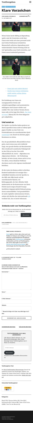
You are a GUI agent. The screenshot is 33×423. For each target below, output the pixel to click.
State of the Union (10, 6)
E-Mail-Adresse (6, 298)
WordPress (9, 418)
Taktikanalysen (20, 239)
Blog (3, 6)
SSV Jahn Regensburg (20, 223)
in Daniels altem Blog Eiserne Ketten (17, 243)
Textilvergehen (8, 2)
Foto (22, 400)
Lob (29, 196)
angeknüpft (6, 135)
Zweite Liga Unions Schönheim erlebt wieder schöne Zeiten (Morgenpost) (17, 93)
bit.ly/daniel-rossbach (14, 249)
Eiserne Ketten (13, 400)
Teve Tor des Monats (12, 404)
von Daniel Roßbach (9, 16)
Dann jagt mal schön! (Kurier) (17, 88)
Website (4, 305)
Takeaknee (5, 224)
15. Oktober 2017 (7, 18)
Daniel (8, 234)
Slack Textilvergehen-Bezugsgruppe (14, 369)
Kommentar (5, 272)
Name (4, 292)
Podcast (14, 402)
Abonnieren (26, 215)
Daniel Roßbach (15, 231)
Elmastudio (11, 419)
